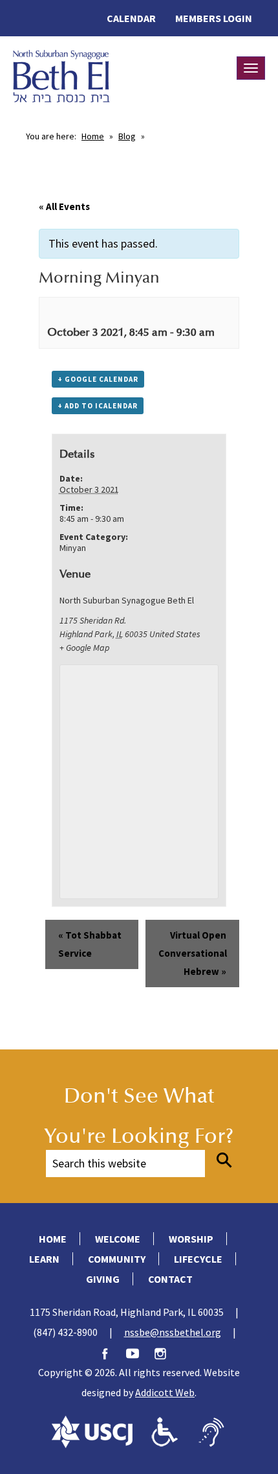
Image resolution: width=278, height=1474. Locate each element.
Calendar (131, 18)
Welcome (117, 1238)
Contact (170, 1278)
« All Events (64, 206)
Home (92, 136)
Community (116, 1258)
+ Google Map (84, 647)
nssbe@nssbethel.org (172, 1332)
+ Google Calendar (98, 379)
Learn (44, 1258)
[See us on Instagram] (167, 1352)
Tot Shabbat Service (90, 944)
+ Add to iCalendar (98, 405)
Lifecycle (198, 1258)
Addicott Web (165, 1392)
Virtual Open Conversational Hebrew (192, 953)
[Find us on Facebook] (111, 1352)
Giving (103, 1278)
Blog (127, 136)
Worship (191, 1238)
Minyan (72, 548)
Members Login (213, 18)
